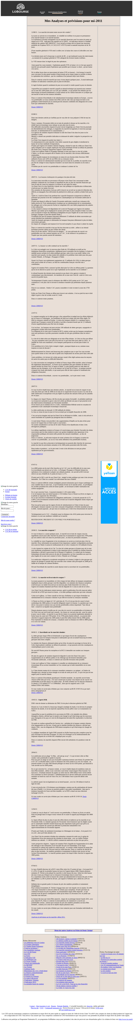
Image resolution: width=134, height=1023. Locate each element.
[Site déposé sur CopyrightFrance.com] (67, 1010)
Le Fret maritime (61, 978)
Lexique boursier (10, 497)
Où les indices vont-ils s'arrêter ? (67, 986)
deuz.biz (89, 1006)
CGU (42, 1008)
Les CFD (27, 954)
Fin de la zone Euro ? (63, 973)
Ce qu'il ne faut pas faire (109, 973)
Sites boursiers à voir (43, 1006)
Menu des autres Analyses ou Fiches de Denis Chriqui (73, 930)
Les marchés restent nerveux (65, 942)
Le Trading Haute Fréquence (33, 946)
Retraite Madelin (62, 1006)
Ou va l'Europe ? (61, 956)
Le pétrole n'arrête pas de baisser (67, 941)
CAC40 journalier (11, 490)
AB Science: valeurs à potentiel (66, 939)
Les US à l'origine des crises (65, 954)
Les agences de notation (64, 980)
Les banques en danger (64, 971)
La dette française (62, 969)
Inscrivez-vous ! (6, 524)
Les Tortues (28, 967)
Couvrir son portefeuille (32, 963)
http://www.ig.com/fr (126, 1019)
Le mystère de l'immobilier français (67, 948)
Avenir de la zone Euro (63, 967)
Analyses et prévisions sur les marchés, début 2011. (48, 917)
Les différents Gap (30, 959)
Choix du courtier (11, 499)
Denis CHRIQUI (37, 107)
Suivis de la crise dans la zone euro (67, 976)
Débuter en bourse (11, 495)
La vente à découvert (31, 978)
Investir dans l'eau (62, 961)
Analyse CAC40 (80, 12)
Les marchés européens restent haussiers (69, 950)
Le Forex (27, 956)
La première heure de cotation (34, 984)
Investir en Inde (29, 974)
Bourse (53, 1006)
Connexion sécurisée (8, 516)
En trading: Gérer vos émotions (111, 967)
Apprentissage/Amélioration (57, 12)
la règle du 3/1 (105, 958)
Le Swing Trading (30, 961)
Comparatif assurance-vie (53, 1008)
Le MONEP (28, 965)
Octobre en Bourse (62, 963)
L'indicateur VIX (29, 958)
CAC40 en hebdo (11, 529)
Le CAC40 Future (30, 952)
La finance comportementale (33, 973)
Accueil (42, 12)
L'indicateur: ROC (30, 982)
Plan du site (35, 1008)
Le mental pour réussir (108, 969)
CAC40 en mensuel (11, 531)
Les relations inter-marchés (65, 982)
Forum (99, 12)
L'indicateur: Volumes (31, 980)
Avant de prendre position (109, 963)
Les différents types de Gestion (34, 942)
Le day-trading (106, 971)
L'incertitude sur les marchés (65, 974)
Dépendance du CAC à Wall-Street (35, 971)
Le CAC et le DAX (62, 984)
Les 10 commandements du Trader (112, 965)
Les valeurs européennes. (64, 944)
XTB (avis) (99, 1008)
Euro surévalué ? (61, 952)
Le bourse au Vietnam (31, 976)
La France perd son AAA (64, 959)
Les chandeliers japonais (32, 950)
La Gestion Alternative (31, 944)
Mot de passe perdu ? (8, 520)
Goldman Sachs (29, 969)
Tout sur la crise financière (79, 984)
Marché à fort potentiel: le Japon (66, 958)
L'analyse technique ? (31, 948)
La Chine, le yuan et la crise (65, 988)
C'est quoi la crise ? (62, 965)
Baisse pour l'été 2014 (63, 946)
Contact (32, 1006)
